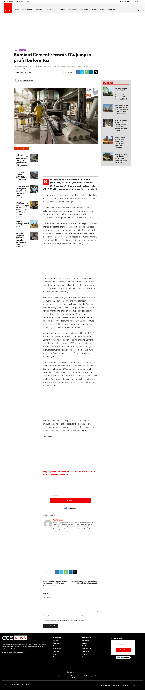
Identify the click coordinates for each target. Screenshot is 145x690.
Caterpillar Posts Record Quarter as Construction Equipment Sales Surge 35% (121, 158)
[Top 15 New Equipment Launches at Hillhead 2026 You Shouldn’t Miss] (34, 175)
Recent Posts (54, 515)
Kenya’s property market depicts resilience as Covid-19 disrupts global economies (55, 583)
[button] (138, 10)
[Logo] (7, 10)
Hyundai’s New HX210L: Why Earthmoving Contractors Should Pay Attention (120, 142)
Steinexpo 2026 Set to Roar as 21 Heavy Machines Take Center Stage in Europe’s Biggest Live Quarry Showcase (22, 160)
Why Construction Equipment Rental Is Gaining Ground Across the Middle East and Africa (121, 110)
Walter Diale (19, 72)
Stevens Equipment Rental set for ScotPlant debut (22, 224)
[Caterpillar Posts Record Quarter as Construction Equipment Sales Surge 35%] (108, 157)
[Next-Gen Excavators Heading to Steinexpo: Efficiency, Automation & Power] (34, 236)
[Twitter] (125, 1)
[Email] (96, 72)
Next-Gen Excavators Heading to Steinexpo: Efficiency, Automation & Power (21, 239)
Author (45, 515)
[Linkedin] (91, 72)
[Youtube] (128, 1)
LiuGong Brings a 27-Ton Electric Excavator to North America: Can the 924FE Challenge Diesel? (121, 94)
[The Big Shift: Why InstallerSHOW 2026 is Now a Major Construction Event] (34, 189)
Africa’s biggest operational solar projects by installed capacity (85, 582)
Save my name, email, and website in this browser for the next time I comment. (65, 620)
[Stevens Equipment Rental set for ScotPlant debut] (34, 224)
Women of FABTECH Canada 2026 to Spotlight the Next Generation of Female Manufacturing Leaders (22, 208)
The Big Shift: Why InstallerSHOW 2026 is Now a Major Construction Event (22, 190)
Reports (22, 50)
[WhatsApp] (87, 72)
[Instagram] (123, 1)
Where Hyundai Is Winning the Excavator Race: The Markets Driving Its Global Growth (121, 125)
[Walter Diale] (48, 524)
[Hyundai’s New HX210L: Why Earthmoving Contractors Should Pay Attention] (108, 140)
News (16, 50)
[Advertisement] (56, 34)
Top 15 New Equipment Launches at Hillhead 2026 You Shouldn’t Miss (22, 176)
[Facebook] (120, 1)
